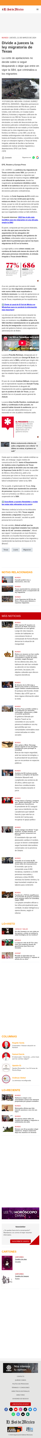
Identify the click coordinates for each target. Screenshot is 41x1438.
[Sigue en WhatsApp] (33, 157)
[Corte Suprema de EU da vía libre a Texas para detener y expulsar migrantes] (7, 600)
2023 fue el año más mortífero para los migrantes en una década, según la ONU (20, 219)
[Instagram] (20, 1409)
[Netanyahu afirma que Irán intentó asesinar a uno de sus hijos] (7, 1108)
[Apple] (23, 1414)
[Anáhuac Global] (6, 1079)
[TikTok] (25, 1409)
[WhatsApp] (13, 1414)
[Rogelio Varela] (6, 1045)
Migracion (27, 550)
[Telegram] (30, 1409)
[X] (11, 1409)
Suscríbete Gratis (20, 1241)
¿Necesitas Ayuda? (20, 1404)
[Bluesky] (35, 1409)
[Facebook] (6, 1409)
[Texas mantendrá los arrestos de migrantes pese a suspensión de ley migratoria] (7, 589)
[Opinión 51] (6, 1067)
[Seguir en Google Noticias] (37, 157)
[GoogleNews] (18, 1414)
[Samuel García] (6, 1056)
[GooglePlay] (28, 1414)
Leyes (15, 550)
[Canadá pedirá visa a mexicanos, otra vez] (7, 579)
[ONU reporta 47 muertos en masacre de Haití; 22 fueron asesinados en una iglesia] (7, 634)
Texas (5, 550)
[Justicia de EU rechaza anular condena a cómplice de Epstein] (7, 782)
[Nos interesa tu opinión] (20, 1368)
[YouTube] (15, 1409)
